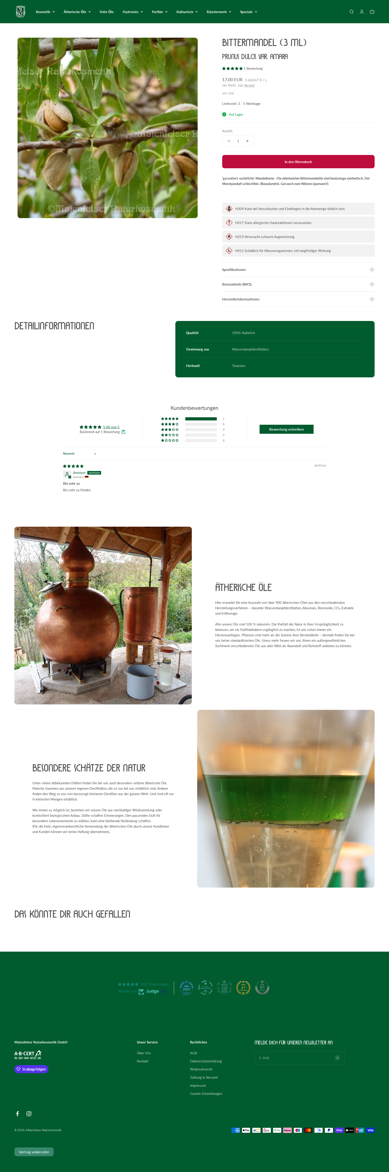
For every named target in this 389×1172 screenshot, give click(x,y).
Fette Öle (107, 12)
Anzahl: (227, 131)
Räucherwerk (217, 12)
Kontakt (142, 1061)
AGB (193, 1053)
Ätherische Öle (75, 12)
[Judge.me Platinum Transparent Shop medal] (205, 988)
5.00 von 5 (111, 427)
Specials (246, 12)
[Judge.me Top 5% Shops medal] (262, 988)
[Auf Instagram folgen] (29, 1114)
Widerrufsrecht (201, 1069)
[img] (73, 466)
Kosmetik (43, 12)
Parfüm (157, 12)
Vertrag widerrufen (34, 1152)
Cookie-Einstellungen (206, 1093)
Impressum (198, 1085)
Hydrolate (130, 12)
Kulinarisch (184, 12)
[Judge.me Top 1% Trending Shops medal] (243, 988)
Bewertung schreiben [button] (286, 429)
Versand (249, 85)
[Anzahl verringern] (228, 141)
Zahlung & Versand (203, 1077)
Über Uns (144, 1053)
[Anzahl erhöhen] (247, 141)
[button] (233, 68)
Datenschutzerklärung (206, 1061)
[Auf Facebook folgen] (17, 1114)
